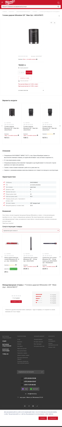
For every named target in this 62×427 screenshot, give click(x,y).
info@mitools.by (32, 393)
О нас (18, 339)
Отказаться (52, 418)
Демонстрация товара (23, 355)
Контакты (19, 341)
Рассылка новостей (39, 346)
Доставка (20, 346)
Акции (4, 341)
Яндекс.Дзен (33, 406)
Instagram (25, 406)
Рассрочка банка (21, 350)
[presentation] (2, 126)
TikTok (37, 406)
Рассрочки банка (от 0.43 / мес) (28, 84)
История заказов (38, 341)
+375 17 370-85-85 (30, 385)
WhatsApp (35, 389)
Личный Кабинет (38, 339)
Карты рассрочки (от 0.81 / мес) (28, 86)
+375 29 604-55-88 (30, 378)
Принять (42, 418)
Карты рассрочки (21, 348)
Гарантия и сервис (22, 353)
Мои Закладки (37, 344)
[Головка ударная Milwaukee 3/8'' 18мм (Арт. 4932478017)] (33, 36)
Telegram (29, 406)
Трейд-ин (5, 354)
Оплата (19, 344)
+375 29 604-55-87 (30, 381)
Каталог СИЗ (51, 347)
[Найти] (58, 6)
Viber (26, 389)
